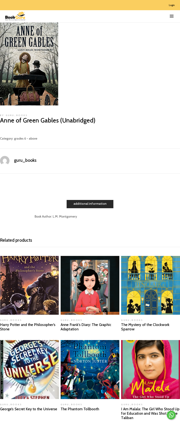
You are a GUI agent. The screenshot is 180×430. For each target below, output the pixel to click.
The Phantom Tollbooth (80, 409)
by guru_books (14, 115)
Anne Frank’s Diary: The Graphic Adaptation (86, 326)
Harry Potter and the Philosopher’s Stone (27, 326)
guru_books (25, 160)
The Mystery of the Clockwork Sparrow (145, 326)
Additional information (90, 204)
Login (172, 5)
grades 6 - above (25, 138)
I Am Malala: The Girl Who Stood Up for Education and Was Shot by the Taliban (150, 413)
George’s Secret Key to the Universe (28, 409)
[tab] (90, 204)
